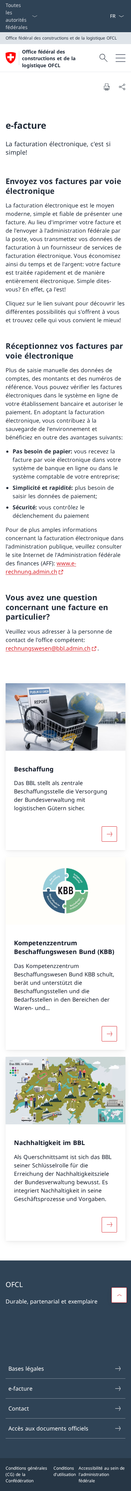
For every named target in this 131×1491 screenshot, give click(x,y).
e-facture (20, 1388)
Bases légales (26, 1368)
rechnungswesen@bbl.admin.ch (48, 648)
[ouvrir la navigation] (120, 58)
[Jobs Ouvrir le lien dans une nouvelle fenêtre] (98, 16)
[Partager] (122, 86)
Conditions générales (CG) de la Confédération (26, 1474)
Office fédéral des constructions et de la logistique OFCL (48, 58)
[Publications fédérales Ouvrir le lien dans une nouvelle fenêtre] (104, 16)
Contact (18, 1408)
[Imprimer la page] (106, 86)
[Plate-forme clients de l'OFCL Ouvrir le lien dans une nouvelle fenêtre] (101, 16)
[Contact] (106, 16)
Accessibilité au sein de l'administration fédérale (102, 1474)
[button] (119, 1295)
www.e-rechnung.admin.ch (41, 567)
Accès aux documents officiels (48, 1428)
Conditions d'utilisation (64, 1471)
